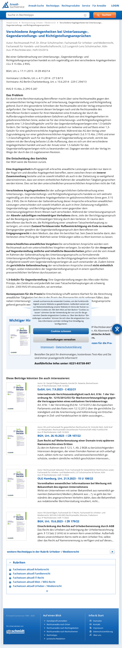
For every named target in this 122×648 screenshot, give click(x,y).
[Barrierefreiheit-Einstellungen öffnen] (117, 329)
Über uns (97, 635)
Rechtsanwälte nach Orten (58, 624)
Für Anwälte (99, 5)
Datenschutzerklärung (69, 346)
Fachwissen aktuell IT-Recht (28, 577)
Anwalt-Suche (36, 5)
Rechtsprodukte (71, 5)
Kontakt (96, 624)
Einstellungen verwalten (61, 339)
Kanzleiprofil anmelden (57, 621)
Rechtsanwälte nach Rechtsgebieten (63, 628)
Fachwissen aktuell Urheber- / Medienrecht (37, 586)
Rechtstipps (52, 5)
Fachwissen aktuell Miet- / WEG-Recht (34, 582)
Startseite (97, 620)
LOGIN (115, 5)
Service (86, 5)
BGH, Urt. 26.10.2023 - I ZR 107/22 (59, 435)
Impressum (47, 346)
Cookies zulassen (61, 331)
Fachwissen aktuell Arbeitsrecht (31, 569)
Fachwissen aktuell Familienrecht (31, 573)
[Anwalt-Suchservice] (19, 6)
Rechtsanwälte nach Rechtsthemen (62, 631)
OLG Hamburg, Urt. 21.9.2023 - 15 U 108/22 (65, 478)
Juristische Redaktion (56, 638)
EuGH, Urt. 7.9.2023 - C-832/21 (56, 389)
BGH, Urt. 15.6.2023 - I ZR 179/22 (58, 521)
